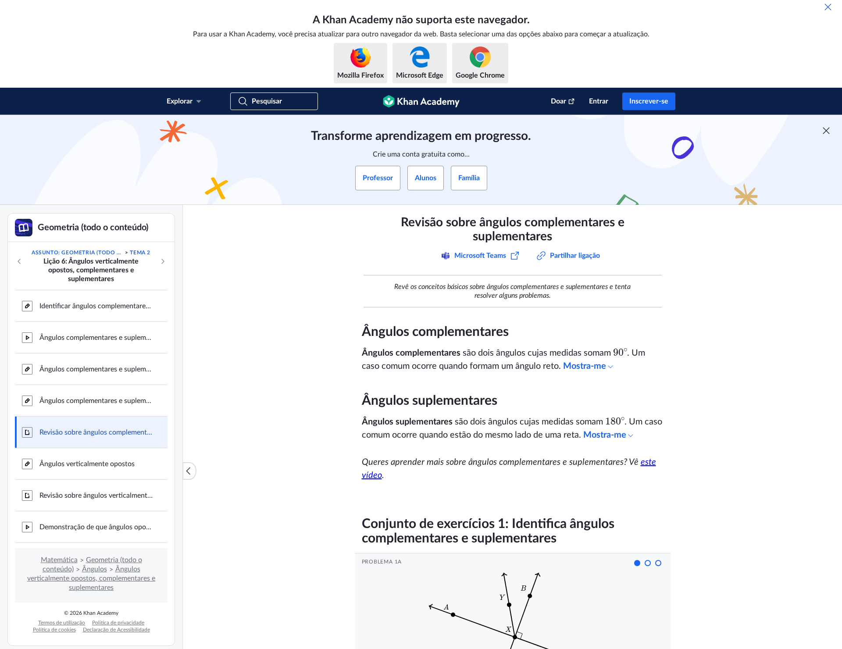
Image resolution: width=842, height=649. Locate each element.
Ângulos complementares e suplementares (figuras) (96, 369)
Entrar (598, 101)
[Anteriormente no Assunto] (19, 261)
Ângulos (94, 569)
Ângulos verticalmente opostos (87, 463)
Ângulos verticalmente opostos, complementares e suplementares (91, 578)
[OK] (828, 7)
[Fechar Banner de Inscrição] (826, 130)
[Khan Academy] (421, 101)
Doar (558, 101)
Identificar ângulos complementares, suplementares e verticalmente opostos (96, 306)
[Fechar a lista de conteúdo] (189, 471)
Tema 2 (140, 252)
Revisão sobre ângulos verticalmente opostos (96, 495)
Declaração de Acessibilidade (116, 629)
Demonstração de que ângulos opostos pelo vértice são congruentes (96, 527)
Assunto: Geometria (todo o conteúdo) (78, 252)
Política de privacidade (118, 622)
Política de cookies (54, 629)
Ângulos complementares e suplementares (96, 337)
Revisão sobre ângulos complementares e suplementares (96, 432)
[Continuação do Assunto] (162, 261)
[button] (637, 563)
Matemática (59, 559)
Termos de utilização (61, 622)
